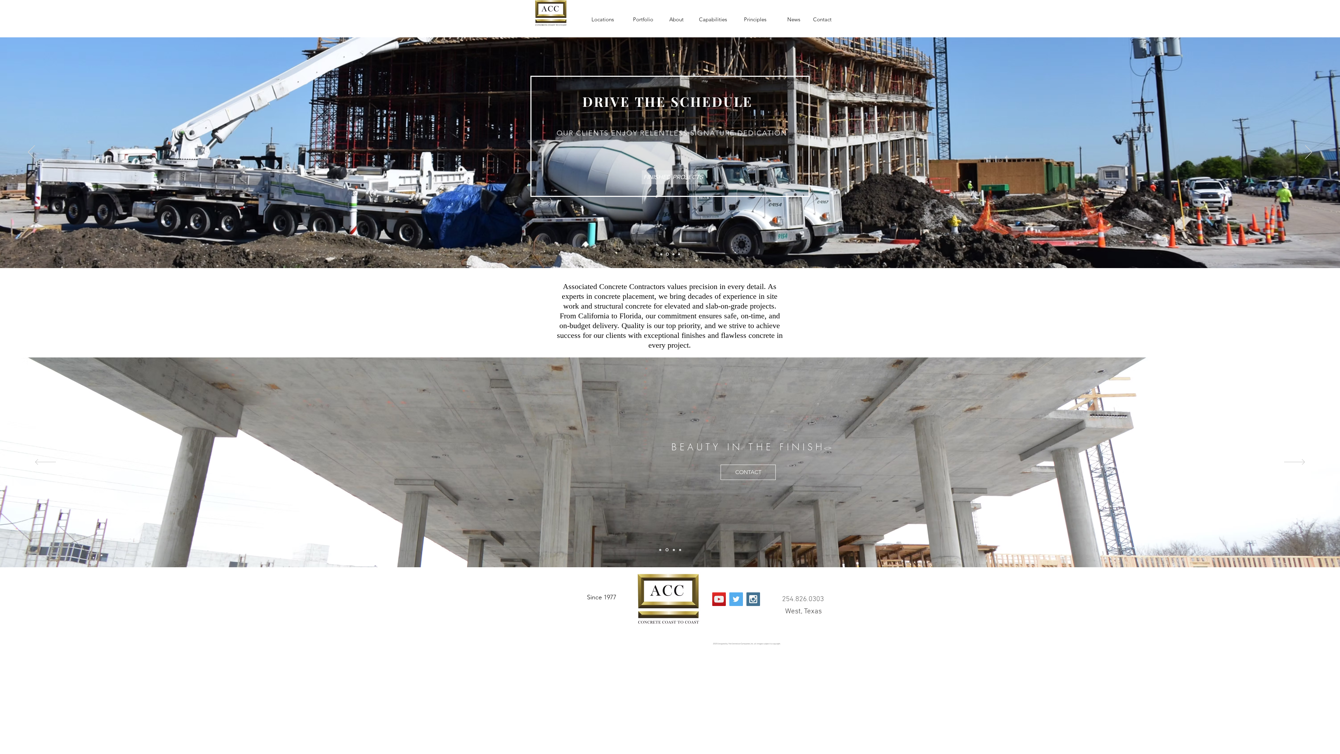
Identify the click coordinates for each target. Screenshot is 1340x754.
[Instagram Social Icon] (753, 599)
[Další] (1308, 152)
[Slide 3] (673, 254)
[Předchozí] (31, 152)
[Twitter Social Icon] (736, 599)
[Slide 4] (679, 254)
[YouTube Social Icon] (719, 599)
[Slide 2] (667, 254)
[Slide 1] (661, 254)
